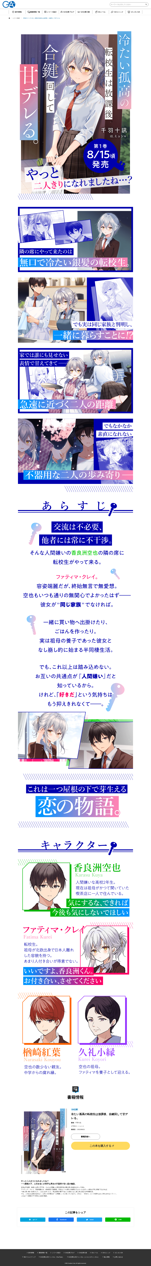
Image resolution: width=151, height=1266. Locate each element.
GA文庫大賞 (85, 12)
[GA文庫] (9, 4)
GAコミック (118, 12)
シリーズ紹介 (52, 12)
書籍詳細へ (85, 1137)
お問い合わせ (118, 1257)
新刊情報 (18, 12)
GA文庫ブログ (68, 12)
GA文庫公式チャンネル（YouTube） (52, 1257)
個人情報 (107, 1257)
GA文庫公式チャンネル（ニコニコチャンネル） (83, 1257)
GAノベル (101, 12)
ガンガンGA (135, 12)
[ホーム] (9, 18)
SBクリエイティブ (30, 1257)
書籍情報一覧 (35, 12)
